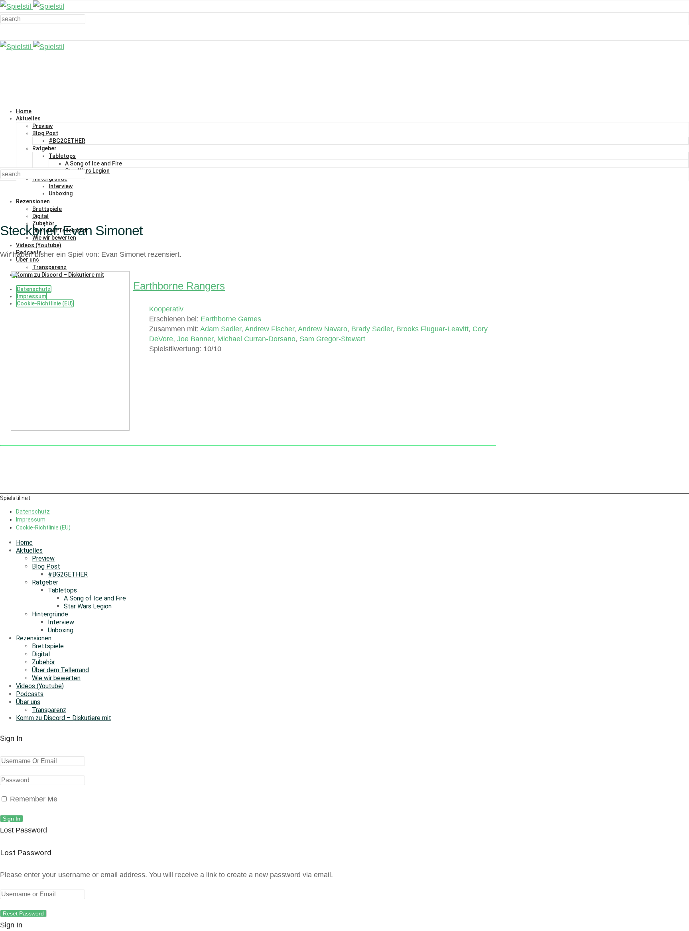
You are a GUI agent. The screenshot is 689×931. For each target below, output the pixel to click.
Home (23, 111)
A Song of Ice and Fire (93, 163)
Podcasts (29, 694)
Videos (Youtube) (38, 245)
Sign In (11, 925)
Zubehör (43, 662)
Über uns (28, 702)
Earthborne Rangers (179, 286)
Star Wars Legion (87, 170)
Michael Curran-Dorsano (256, 339)
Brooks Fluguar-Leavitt (432, 329)
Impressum (30, 519)
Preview (42, 126)
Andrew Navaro (322, 329)
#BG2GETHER (67, 141)
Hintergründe (50, 614)
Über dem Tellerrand (60, 670)
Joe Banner (195, 339)
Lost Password (23, 830)
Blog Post (45, 133)
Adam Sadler (220, 329)
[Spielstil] (32, 6)
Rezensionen (33, 201)
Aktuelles (28, 118)
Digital (40, 216)
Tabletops (62, 156)
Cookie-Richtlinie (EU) (43, 527)
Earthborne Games (231, 319)
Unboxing (61, 193)
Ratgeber (44, 148)
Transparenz (49, 710)
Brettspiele (47, 209)
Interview (61, 186)
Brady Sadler (371, 329)
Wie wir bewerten (56, 678)
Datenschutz (33, 511)
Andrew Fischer (269, 329)
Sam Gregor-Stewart (332, 339)
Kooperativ (166, 309)
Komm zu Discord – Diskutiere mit (63, 718)
